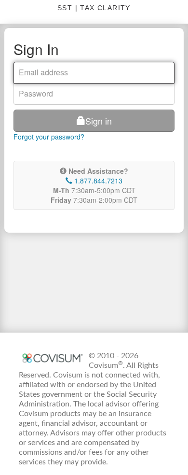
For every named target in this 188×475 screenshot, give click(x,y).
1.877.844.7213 (97, 180)
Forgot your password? (48, 136)
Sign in (98, 120)
